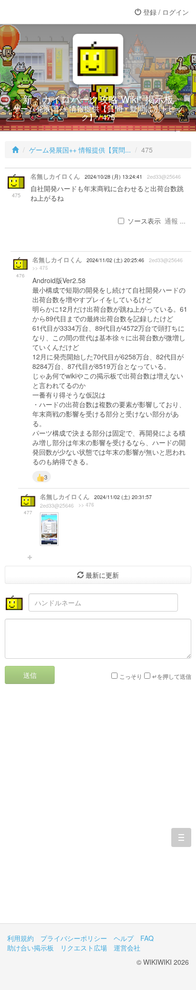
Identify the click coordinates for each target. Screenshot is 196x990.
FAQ (147, 938)
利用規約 (20, 938)
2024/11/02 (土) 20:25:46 (115, 260)
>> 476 (86, 504)
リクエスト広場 (83, 947)
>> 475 (40, 268)
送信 (30, 675)
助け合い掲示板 (30, 947)
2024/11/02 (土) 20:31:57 (123, 496)
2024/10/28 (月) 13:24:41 (113, 176)
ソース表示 (144, 220)
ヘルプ (124, 938)
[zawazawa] (45, 12)
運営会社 (127, 947)
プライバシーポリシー (73, 938)
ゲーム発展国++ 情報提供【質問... (80, 149)
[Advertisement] (98, 811)
